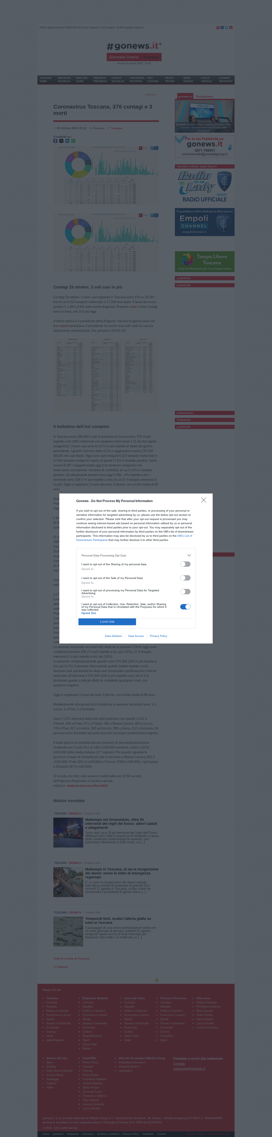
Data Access (136, 636)
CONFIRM (107, 621)
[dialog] (136, 568)
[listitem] (136, 555)
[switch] (185, 564)
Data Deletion (113, 636)
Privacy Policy (158, 636)
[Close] (205, 501)
